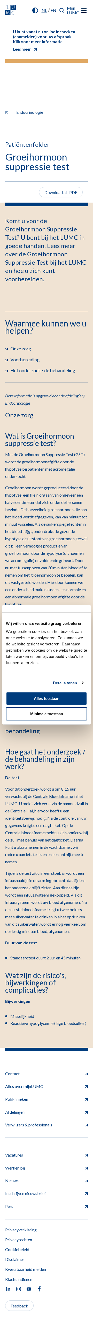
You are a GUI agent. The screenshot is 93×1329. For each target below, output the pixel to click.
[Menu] (84, 10)
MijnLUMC (73, 10)
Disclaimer (14, 1259)
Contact (12, 1073)
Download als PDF (60, 192)
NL (44, 10)
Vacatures (14, 1154)
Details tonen (65, 683)
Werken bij (15, 1167)
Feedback (19, 1305)
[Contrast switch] (35, 10)
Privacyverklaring (21, 1229)
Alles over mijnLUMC (24, 1086)
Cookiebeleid (17, 1249)
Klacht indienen (18, 1279)
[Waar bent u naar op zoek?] (62, 10)
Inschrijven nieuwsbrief (25, 1193)
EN (53, 10)
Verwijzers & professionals (28, 1124)
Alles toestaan (46, 698)
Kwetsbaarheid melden (25, 1269)
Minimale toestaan (46, 714)
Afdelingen (15, 1112)
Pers (9, 1206)
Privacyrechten (18, 1239)
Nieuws (12, 1180)
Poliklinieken (16, 1099)
